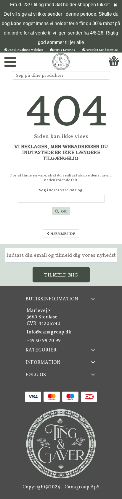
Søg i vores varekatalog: (61, 190)
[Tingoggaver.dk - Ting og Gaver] (61, 61)
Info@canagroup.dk (49, 332)
